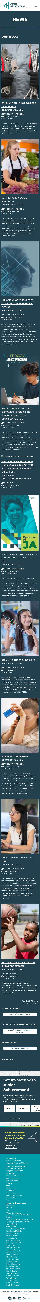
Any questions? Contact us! (13, 1118)
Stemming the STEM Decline (18, 660)
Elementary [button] (11, 1205)
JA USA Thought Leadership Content (20, 1031)
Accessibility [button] (33, 1291)
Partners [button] (10, 1174)
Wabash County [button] (12, 1276)
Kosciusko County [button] (13, 1247)
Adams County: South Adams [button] (17, 1222)
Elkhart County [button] (12, 1233)
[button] (10, 1298)
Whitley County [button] (12, 1283)
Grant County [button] (11, 1238)
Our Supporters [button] (12, 1178)
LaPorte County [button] (12, 1252)
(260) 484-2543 (11, 1148)
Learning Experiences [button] (16, 1203)
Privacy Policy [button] (23, 1291)
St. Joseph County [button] (13, 1269)
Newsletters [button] (11, 1197)
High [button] (8, 1210)
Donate (9, 1109)
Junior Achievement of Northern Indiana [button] (19, 1216)
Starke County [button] (12, 1271)
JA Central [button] (25, 1294)
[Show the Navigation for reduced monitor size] (35, 5)
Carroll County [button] (12, 1224)
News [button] (8, 1200)
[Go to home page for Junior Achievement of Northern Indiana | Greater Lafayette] (16, 5)
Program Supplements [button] (15, 1168)
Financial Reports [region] (13, 1181)
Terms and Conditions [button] (9, 1291)
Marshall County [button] (12, 1255)
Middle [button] (9, 1207)
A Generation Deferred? (16, 756)
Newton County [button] (12, 1259)
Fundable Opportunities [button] (15, 1176)
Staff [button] (8, 1186)
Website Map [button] (15, 1294)
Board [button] (8, 1188)
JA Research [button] (11, 1190)
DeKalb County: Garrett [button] (15, 1229)
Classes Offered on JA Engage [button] (18, 1163)
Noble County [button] (11, 1262)
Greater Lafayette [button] (13, 1240)
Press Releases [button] (12, 1193)
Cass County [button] (11, 1226)
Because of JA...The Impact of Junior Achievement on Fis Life (19, 557)
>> (37, 1003)
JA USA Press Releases (20, 1014)
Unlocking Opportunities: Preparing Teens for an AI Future (17, 303)
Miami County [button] (11, 1257)
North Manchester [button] (13, 1264)
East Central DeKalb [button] (14, 1231)
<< (24, 1003)
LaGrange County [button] (13, 1250)
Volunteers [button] (11, 1159)
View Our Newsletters (20, 1048)
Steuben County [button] (12, 1273)
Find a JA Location (13, 1285)
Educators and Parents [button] (16, 1166)
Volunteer (23, 1109)
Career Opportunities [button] (14, 1195)
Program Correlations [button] (14, 1171)
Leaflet (18, 1125)
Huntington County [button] (14, 1243)
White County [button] (11, 1280)
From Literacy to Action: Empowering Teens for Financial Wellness (16, 412)
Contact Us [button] (10, 1146)
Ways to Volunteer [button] (13, 1161)
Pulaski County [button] (12, 1266)
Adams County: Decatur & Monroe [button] (19, 1219)
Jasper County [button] (11, 1245)
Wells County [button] (11, 1278)
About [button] (9, 1184)
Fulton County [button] (12, 1236)
